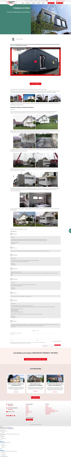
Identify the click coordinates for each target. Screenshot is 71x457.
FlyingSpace (14, 45)
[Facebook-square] (7, 415)
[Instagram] (12, 415)
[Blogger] (8, 415)
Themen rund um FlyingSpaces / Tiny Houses (20, 229)
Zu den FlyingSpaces (35, 83)
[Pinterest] (14, 415)
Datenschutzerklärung (28, 343)
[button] (44, 1)
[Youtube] (10, 415)
